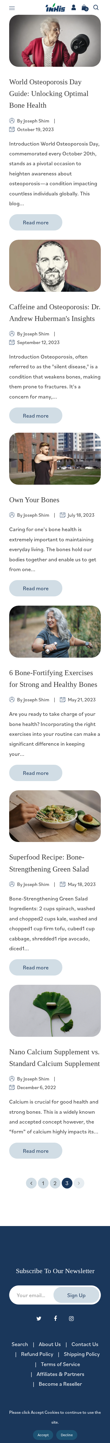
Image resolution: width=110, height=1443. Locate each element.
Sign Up (76, 1295)
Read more (36, 222)
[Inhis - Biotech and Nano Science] (55, 6)
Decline (67, 1435)
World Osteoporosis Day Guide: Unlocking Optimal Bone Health (49, 94)
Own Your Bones (34, 500)
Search (20, 1344)
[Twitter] (39, 1318)
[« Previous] (31, 1183)
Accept (43, 1435)
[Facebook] (55, 1318)
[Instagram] (71, 1318)
